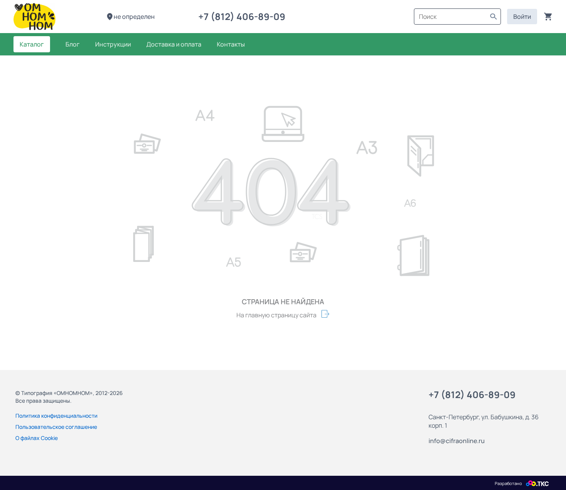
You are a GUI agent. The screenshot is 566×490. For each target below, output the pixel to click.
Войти (522, 16)
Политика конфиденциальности (56, 415)
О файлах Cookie (36, 438)
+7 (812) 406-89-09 (243, 16)
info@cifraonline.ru (457, 441)
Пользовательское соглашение (56, 426)
